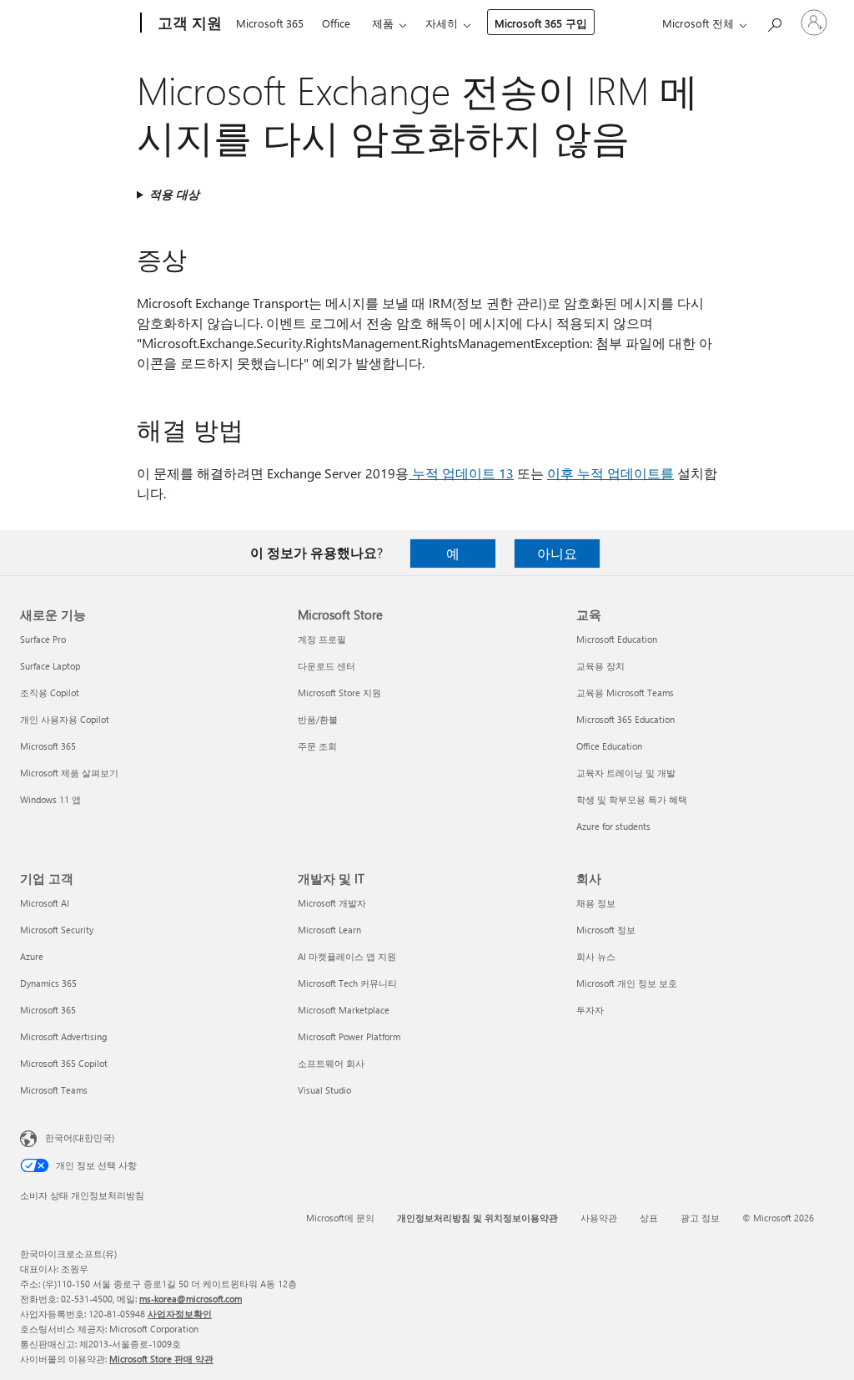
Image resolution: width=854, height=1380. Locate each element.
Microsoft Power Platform (349, 1036)
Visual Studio (324, 1090)
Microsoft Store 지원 (339, 692)
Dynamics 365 (48, 983)
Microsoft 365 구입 (541, 23)
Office (336, 23)
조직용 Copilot (49, 692)
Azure (31, 956)
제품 (383, 23)
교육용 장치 (600, 666)
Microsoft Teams (54, 1090)
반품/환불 (318, 719)
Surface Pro (43, 639)
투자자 (590, 1009)
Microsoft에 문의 (340, 1217)
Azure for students (613, 826)
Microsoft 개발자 (332, 903)
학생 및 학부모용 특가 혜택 (631, 799)
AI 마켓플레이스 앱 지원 (347, 956)
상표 (649, 1217)
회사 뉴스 (595, 956)
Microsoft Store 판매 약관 (161, 1358)
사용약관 (598, 1217)
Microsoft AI (44, 903)
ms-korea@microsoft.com (190, 1298)
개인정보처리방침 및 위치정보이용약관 (477, 1217)
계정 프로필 (322, 639)
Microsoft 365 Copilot (64, 1063)
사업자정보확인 (180, 1313)
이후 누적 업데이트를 (610, 473)
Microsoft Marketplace (343, 1009)
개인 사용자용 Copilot (64, 719)
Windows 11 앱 (50, 799)
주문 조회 (317, 746)
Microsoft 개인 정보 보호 (626, 983)
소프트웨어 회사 (331, 1063)
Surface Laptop (50, 666)
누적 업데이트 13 (461, 473)
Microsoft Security (56, 929)
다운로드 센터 (326, 666)
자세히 (441, 23)
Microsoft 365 (270, 23)
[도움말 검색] (774, 21)
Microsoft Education (616, 639)
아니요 (557, 553)
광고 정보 (700, 1217)
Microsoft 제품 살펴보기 (69, 772)
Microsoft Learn (329, 929)
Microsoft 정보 (605, 929)
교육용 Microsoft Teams (625, 692)
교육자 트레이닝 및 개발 (626, 772)
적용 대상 (174, 194)
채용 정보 (595, 903)
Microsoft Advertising (63, 1036)
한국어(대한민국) (79, 1137)
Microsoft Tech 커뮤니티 (347, 983)
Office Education (609, 746)
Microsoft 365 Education (625, 719)
